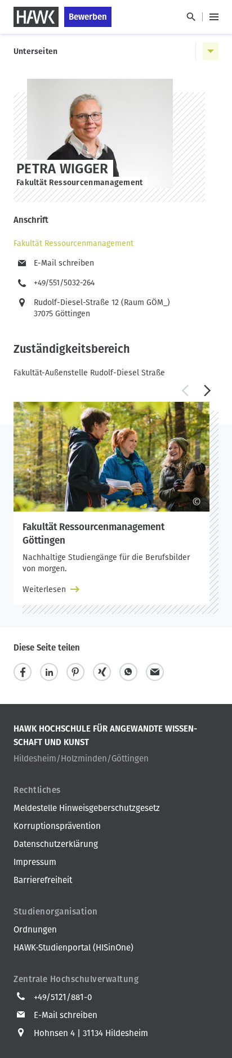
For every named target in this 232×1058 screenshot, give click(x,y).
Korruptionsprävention (57, 826)
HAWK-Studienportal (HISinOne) (73, 948)
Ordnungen (35, 930)
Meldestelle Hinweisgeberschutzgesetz (87, 808)
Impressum (35, 862)
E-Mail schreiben (64, 263)
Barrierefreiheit (43, 880)
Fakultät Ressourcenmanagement (73, 243)
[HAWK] (36, 17)
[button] (184, 390)
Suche (190, 16)
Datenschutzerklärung (56, 844)
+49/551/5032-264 (64, 283)
